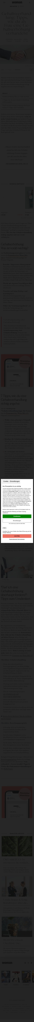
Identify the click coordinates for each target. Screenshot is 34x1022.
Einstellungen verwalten (17, 520)
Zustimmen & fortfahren (17, 516)
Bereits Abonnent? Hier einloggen (17, 539)
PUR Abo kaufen (17, 536)
